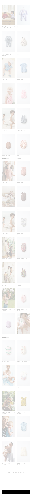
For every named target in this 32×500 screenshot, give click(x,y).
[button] (16, 491)
